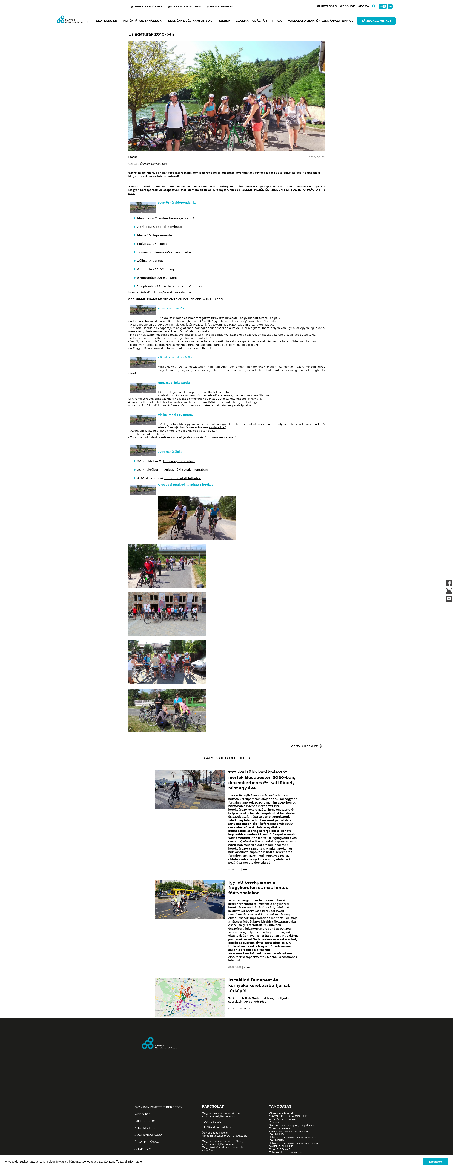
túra (165, 164)
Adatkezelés (145, 1128)
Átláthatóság (146, 1142)
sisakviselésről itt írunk (202, 437)
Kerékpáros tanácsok (142, 21)
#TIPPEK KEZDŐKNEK (147, 6)
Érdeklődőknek (150, 164)
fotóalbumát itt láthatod (182, 478)
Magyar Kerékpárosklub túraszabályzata (161, 348)
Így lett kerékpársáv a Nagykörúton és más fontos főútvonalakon (258, 887)
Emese (132, 157)
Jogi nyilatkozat (149, 1135)
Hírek (277, 21)
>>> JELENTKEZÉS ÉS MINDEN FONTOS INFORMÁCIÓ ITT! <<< (175, 298)
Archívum (142, 1148)
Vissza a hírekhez (304, 746)
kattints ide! (217, 427)
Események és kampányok (190, 21)
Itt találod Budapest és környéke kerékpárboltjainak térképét (259, 985)
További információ (129, 1161)
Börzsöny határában (179, 461)
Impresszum (145, 1121)
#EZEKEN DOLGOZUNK (184, 6)
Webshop (347, 6)
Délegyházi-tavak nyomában (185, 469)
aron (245, 869)
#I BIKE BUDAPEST (220, 6)
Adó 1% (363, 6)
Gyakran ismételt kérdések (158, 1107)
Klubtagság (327, 6)
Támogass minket (376, 21)
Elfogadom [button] (435, 1161)
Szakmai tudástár (251, 21)
